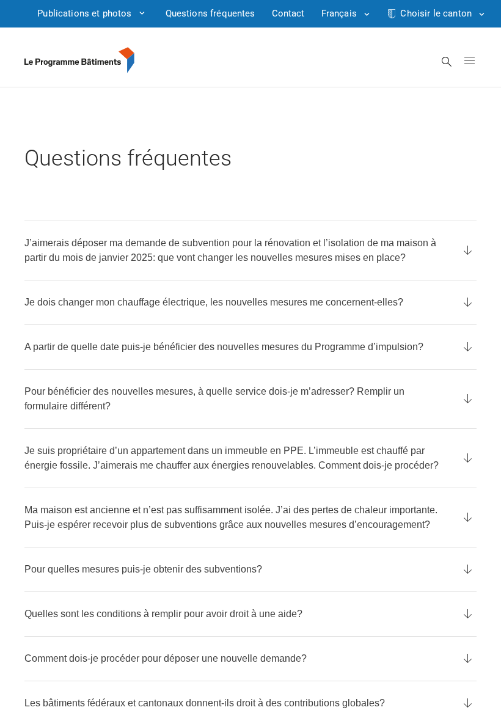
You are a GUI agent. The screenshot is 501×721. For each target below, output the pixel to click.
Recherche (447, 62)
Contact (288, 13)
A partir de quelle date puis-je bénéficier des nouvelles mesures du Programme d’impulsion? (223, 347)
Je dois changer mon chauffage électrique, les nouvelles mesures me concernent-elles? (213, 302)
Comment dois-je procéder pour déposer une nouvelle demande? (165, 658)
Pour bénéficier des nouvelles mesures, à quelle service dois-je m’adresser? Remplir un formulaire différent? (214, 398)
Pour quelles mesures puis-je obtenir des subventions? (143, 569)
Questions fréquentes (210, 13)
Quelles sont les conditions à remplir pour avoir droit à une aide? (163, 614)
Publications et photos (84, 13)
